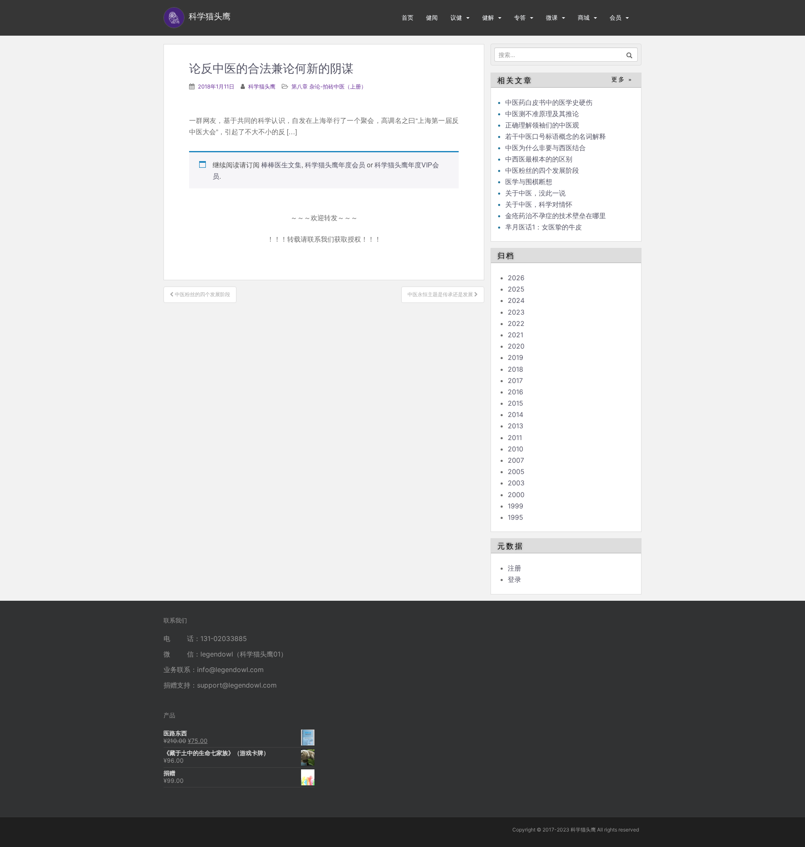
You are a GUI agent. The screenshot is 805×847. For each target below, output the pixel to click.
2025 (516, 289)
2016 (515, 392)
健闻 (432, 17)
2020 (516, 346)
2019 (515, 357)
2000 (516, 494)
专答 (520, 17)
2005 (516, 471)
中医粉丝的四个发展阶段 (542, 170)
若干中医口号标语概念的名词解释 (555, 136)
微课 (552, 17)
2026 (516, 278)
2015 (515, 403)
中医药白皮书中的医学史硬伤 (548, 102)
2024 (516, 300)
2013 (515, 426)
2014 (515, 414)
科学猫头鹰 (261, 86)
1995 (515, 517)
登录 (514, 579)
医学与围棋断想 (528, 181)
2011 (515, 437)
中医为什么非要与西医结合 (545, 147)
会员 (615, 17)
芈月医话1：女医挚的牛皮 (543, 227)
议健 (456, 17)
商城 (583, 17)
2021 (515, 335)
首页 (407, 17)
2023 (516, 312)
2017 (515, 380)
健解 (488, 17)
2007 (516, 460)
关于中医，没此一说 (535, 193)
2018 (515, 369)
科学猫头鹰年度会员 (335, 164)
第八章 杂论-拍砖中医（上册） (328, 86)
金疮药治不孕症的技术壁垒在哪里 (555, 215)
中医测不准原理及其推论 (542, 113)
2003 (516, 483)
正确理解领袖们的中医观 (542, 125)
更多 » (622, 79)
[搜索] (629, 54)
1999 (515, 506)
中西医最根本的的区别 (538, 159)
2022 (516, 323)
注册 (514, 568)
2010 (515, 449)
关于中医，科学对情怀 (538, 204)
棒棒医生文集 (281, 164)
